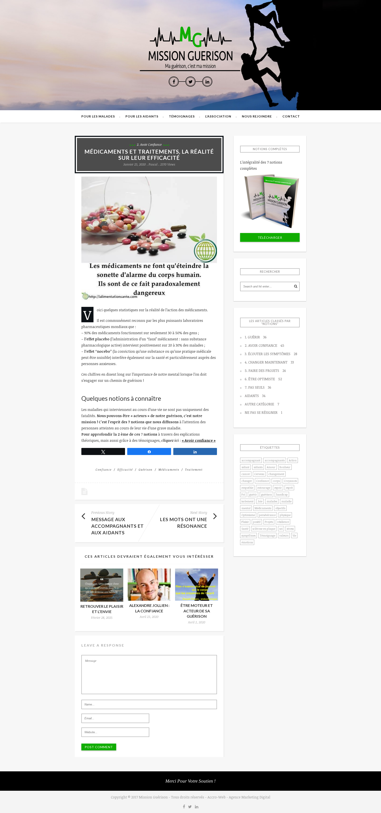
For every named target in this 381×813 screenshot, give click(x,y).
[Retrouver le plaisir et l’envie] (101, 585)
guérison (146, 469)
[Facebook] (174, 81)
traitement (194, 469)
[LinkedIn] (207, 81)
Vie (294, 535)
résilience (283, 522)
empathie (247, 487)
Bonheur (285, 467)
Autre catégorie (262, 404)
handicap (282, 494)
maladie (286, 501)
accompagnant (250, 460)
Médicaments (169, 469)
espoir (278, 487)
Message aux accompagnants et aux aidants (117, 526)
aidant (245, 467)
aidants (258, 467)
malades (272, 501)
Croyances (290, 481)
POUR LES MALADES (98, 116)
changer (246, 481)
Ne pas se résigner (263, 412)
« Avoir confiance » (199, 440)
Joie (260, 501)
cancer (245, 474)
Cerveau (259, 474)
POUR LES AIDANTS (141, 116)
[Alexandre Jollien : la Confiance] (149, 585)
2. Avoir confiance (149, 144)
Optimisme (248, 515)
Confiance (104, 469)
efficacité (125, 469)
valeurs (283, 535)
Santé (244, 528)
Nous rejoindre (257, 116)
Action (293, 460)
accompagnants (275, 460)
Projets (269, 522)
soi (281, 528)
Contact (291, 116)
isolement (247, 501)
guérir (253, 494)
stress (290, 528)
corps (276, 481)
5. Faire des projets (265, 370)
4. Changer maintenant (269, 362)
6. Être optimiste (263, 379)
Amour (271, 467)
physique (285, 515)
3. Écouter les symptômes (271, 353)
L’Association (218, 116)
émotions (247, 542)
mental (245, 508)
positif (257, 522)
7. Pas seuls (258, 387)
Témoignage (267, 535)
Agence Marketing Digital (249, 797)
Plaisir (245, 522)
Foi (243, 494)
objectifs (280, 508)
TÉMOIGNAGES (182, 116)
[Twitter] (190, 81)
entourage (263, 487)
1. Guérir (256, 337)
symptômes (248, 535)
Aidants (255, 395)
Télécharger (270, 237)
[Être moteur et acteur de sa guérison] (196, 585)
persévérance (267, 515)
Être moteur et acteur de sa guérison (197, 611)
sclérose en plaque (263, 528)
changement (276, 474)
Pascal (153, 164)
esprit (289, 487)
